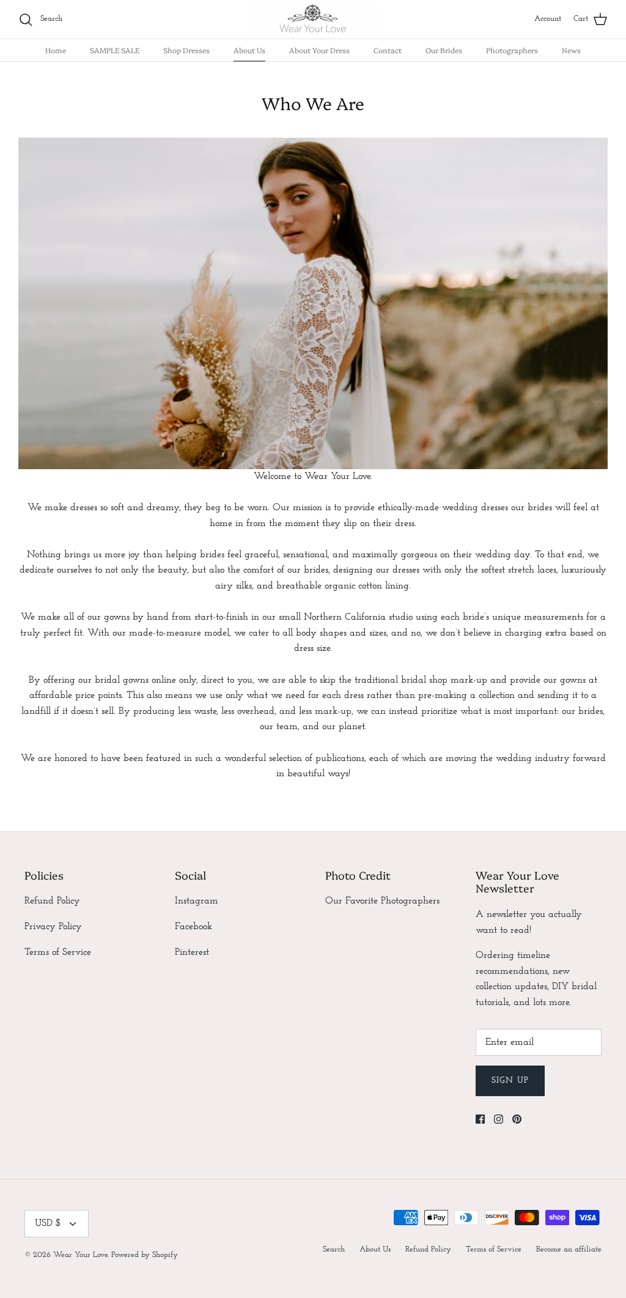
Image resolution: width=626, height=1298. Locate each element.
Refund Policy (52, 901)
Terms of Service (57, 952)
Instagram (196, 901)
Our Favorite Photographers (382, 901)
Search (334, 1249)
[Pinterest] (516, 1119)
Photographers (512, 50)
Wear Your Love (80, 1255)
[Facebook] (480, 1119)
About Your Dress (319, 50)
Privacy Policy (53, 927)
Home (55, 50)
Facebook (193, 927)
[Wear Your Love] (313, 19)
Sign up (510, 1080)
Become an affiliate (569, 1249)
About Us (249, 50)
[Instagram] (498, 1119)
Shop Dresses (186, 50)
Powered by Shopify (144, 1255)
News (571, 50)
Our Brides (443, 50)
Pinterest (192, 952)
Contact (388, 50)
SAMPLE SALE (114, 50)
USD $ (48, 1223)
